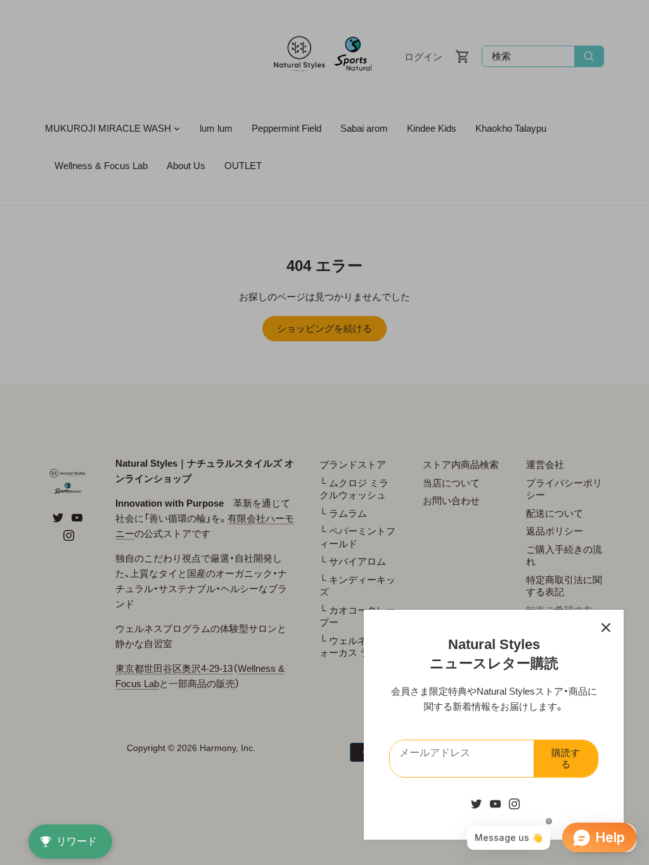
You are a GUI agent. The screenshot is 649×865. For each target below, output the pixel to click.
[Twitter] (476, 803)
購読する (565, 758)
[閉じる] (606, 627)
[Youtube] (495, 803)
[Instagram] (514, 803)
